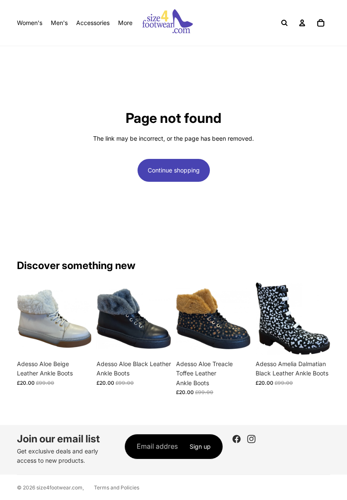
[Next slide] (82, 318)
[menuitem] (125, 23)
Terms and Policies (116, 487)
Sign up (200, 446)
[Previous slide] (26, 318)
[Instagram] (251, 439)
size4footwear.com (59, 487)
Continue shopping (174, 170)
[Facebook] (236, 439)
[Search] (284, 23)
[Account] (302, 23)
